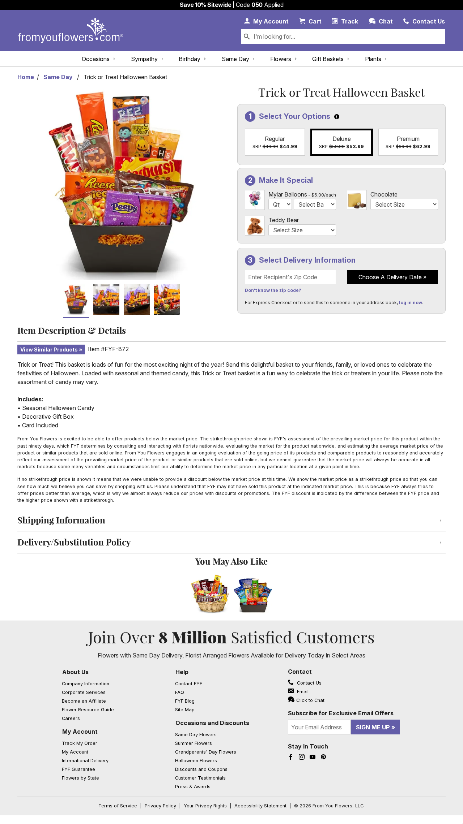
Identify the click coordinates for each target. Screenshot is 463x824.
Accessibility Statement (260, 805)
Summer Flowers (193, 743)
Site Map (185, 709)
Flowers (280, 58)
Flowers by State (80, 778)
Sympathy (144, 58)
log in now (410, 302)
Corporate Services (84, 692)
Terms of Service (117, 805)
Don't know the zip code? (273, 290)
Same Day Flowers (196, 734)
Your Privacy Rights (205, 805)
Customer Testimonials (200, 778)
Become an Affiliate (84, 701)
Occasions (96, 58)
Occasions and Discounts (212, 722)
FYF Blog (185, 701)
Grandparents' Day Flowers (205, 752)
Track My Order (79, 743)
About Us (75, 672)
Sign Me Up (373, 727)
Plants (373, 58)
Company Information (85, 683)
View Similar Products (49, 349)
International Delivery (85, 760)
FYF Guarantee (78, 769)
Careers (71, 718)
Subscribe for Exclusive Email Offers (341, 713)
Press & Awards (193, 786)
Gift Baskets (328, 58)
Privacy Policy (160, 805)
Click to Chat (310, 700)
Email (302, 691)
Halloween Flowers (196, 760)
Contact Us (309, 683)
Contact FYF (188, 683)
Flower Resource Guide (88, 709)
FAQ (179, 692)
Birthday (189, 58)
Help (181, 672)
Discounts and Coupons (201, 769)
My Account (80, 731)
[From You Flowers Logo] (70, 30)
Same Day (235, 58)
